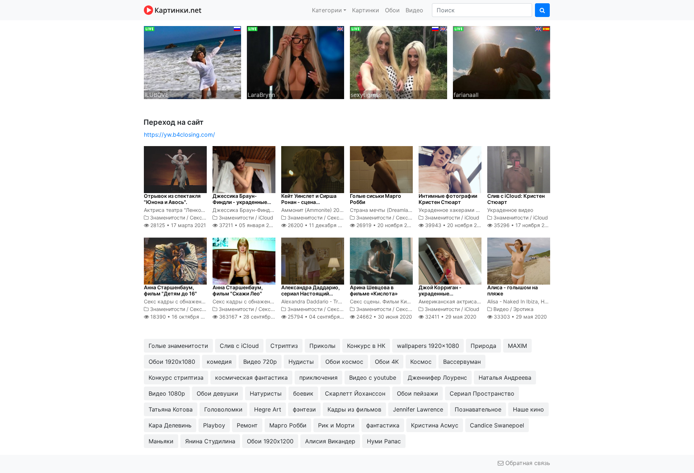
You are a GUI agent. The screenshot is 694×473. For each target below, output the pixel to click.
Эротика (523, 309)
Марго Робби (288, 425)
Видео (414, 10)
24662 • (383, 317)
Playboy (214, 425)
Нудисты (301, 361)
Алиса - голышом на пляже (512, 290)
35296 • (523, 225)
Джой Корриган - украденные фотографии (440, 293)
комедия (219, 361)
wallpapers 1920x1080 (428, 345)
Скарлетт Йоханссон (355, 393)
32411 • (450, 317)
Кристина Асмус (434, 425)
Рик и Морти (336, 425)
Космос (421, 361)
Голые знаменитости (178, 345)
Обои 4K (387, 361)
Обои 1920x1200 (270, 441)
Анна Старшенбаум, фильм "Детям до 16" (170, 290)
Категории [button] (327, 10)
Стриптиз (284, 345)
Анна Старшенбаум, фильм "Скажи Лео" (238, 290)
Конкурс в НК (366, 345)
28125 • (177, 225)
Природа (483, 345)
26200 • (318, 225)
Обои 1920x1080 (172, 361)
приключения (318, 377)
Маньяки (161, 441)
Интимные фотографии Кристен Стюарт (448, 199)
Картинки (365, 10)
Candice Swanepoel (497, 425)
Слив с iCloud (239, 345)
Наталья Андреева (505, 377)
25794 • (320, 317)
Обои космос (344, 361)
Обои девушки (217, 393)
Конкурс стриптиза (176, 377)
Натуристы (266, 393)
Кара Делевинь (170, 425)
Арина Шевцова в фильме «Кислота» (374, 290)
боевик (303, 393)
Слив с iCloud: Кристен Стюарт (516, 199)
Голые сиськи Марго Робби (375, 199)
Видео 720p (260, 361)
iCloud (265, 217)
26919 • (385, 225)
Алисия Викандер (330, 441)
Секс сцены (204, 217)
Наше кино (528, 409)
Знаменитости (167, 217)
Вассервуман (462, 361)
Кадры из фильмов (354, 409)
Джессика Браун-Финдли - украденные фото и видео (240, 202)
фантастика (382, 425)
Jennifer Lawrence (418, 409)
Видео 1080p (167, 393)
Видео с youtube (372, 377)
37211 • (248, 225)
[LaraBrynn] (295, 61)
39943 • (455, 225)
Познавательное (478, 409)
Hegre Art (267, 409)
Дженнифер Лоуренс (437, 377)
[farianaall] (501, 61)
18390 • (181, 317)
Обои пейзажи (417, 393)
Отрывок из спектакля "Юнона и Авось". (172, 199)
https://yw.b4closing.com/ (179, 134)
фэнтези (304, 409)
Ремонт (247, 425)
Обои (392, 10)
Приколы (322, 345)
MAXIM (517, 345)
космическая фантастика (251, 377)
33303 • (519, 317)
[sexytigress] (398, 61)
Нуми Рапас (384, 441)
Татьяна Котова (171, 409)
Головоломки (223, 409)
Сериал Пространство (482, 393)
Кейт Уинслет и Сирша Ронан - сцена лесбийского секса (309, 202)
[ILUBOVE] (192, 61)
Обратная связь (527, 462)
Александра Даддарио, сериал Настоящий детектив (310, 293)
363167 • (252, 317)
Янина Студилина (210, 441)
